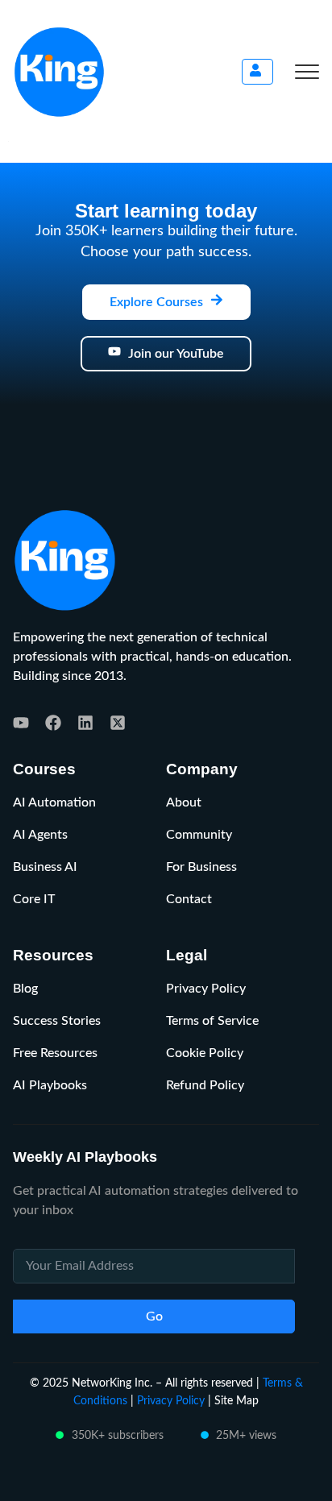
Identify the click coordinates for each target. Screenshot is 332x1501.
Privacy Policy (206, 988)
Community (199, 834)
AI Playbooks (50, 1085)
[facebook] (53, 723)
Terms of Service (212, 1020)
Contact (189, 899)
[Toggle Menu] (307, 72)
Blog (25, 988)
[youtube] (21, 723)
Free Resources (55, 1053)
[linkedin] (85, 723)
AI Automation (54, 802)
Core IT (34, 899)
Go (154, 1316)
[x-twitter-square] (118, 723)
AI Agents (40, 834)
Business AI (45, 866)
